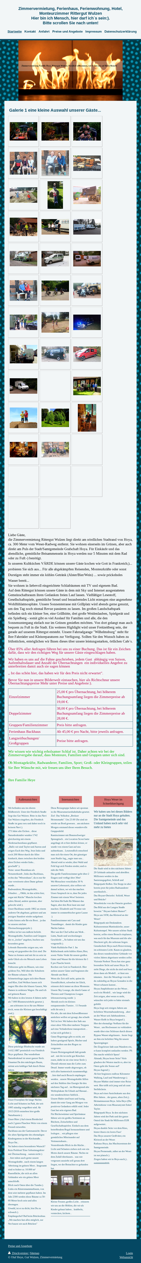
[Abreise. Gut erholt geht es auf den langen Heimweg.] (55, 290)
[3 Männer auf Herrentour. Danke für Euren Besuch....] (55, 449)
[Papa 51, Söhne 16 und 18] (23, 163)
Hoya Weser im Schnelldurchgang (113, 801)
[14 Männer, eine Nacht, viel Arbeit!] (87, 258)
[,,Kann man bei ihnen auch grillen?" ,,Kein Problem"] (87, 163)
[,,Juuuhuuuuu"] (23, 418)
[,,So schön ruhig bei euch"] (23, 290)
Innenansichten (70, 799)
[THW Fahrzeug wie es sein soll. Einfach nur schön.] (87, 322)
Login (129, 1253)
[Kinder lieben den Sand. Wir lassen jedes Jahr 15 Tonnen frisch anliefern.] (23, 195)
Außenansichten (27, 799)
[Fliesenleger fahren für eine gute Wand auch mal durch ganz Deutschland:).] (87, 354)
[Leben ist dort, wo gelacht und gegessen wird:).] (23, 449)
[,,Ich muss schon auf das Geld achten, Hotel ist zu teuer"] (55, 354)
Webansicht (126, 1257)
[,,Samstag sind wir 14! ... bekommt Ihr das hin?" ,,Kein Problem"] (23, 227)
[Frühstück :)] (87, 418)
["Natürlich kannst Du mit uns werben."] (55, 163)
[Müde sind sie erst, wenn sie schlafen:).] (55, 195)
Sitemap (34, 1253)
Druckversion (20, 1253)
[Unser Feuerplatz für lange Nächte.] (27, 1085)
